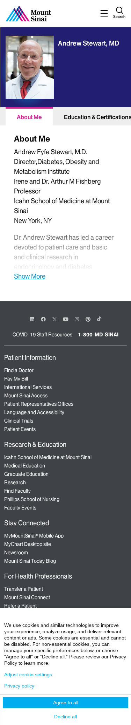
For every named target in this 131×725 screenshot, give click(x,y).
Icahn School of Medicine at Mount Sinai (48, 457)
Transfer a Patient (23, 589)
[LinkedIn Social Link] (32, 319)
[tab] (29, 116)
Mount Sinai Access (26, 395)
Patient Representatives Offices (38, 404)
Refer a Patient (20, 606)
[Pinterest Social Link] (88, 319)
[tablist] (65, 116)
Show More (29, 276)
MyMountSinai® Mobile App (34, 536)
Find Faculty (17, 491)
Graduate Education (26, 474)
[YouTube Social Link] (65, 318)
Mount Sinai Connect (27, 597)
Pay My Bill (16, 379)
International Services (28, 387)
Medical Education (24, 466)
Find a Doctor (19, 370)
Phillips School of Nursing (31, 499)
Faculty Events (20, 508)
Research (15, 482)
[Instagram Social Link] (76, 319)
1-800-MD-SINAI (98, 334)
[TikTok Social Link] (99, 318)
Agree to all (65, 702)
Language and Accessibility (34, 412)
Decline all (65, 716)
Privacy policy (19, 686)
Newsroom (16, 552)
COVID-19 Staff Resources (42, 334)
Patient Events (20, 429)
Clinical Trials (18, 421)
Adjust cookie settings (28, 674)
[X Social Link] (54, 319)
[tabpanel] (65, 206)
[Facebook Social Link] (43, 318)
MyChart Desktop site (27, 544)
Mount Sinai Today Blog (30, 561)
